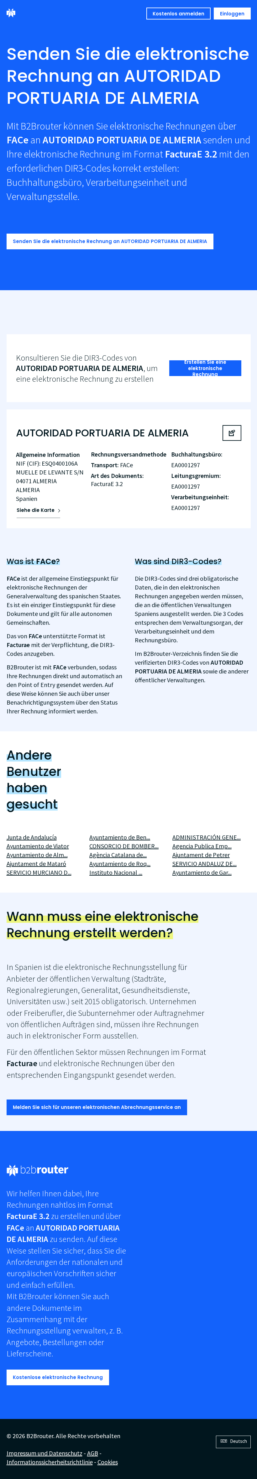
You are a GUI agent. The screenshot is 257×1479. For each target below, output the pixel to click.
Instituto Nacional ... (115, 872)
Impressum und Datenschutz (44, 1453)
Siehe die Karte (36, 510)
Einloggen (232, 13)
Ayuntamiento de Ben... (119, 837)
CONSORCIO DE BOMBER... (124, 846)
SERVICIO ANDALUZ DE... (204, 863)
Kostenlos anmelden (178, 13)
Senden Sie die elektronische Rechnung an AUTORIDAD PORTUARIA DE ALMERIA (110, 241)
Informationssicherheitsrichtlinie (50, 1462)
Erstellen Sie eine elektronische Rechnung (205, 368)
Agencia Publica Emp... (202, 846)
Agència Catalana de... (118, 855)
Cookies (107, 1462)
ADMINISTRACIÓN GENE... (206, 837)
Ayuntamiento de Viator (38, 846)
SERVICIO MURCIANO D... (39, 872)
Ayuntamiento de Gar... (202, 872)
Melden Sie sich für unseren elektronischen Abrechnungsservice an (97, 1107)
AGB (92, 1453)
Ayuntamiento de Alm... (37, 855)
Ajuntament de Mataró (36, 863)
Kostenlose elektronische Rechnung (58, 1377)
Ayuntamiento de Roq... (119, 863)
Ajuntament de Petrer (201, 855)
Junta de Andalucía (32, 837)
